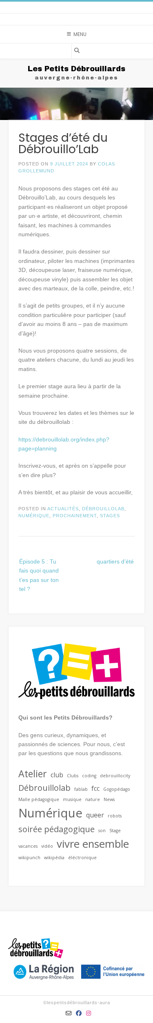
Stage (115, 830)
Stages (110, 515)
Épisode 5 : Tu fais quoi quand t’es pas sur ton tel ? (39, 575)
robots (115, 816)
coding (89, 776)
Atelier (32, 773)
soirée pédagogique (56, 829)
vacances (28, 846)
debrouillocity (115, 776)
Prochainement (75, 515)
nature (92, 799)
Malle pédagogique (38, 799)
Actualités (63, 508)
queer (95, 814)
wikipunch (29, 857)
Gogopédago (116, 789)
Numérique (33, 515)
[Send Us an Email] (69, 1013)
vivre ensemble (93, 844)
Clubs (72, 776)
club (57, 774)
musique (72, 799)
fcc (95, 788)
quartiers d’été (115, 561)
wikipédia (54, 857)
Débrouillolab (103, 508)
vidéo (47, 846)
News (109, 799)
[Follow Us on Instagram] (88, 1013)
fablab (81, 789)
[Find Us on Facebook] (79, 1013)
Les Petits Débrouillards (76, 68)
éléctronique (82, 857)
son (102, 830)
